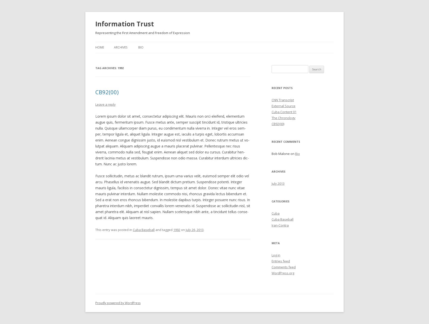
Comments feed (284, 267)
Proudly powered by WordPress (118, 303)
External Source (283, 106)
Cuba (276, 213)
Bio (140, 47)
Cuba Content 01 (284, 112)
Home (99, 47)
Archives (120, 47)
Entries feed (281, 261)
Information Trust (124, 23)
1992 (176, 230)
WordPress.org (283, 273)
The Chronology (283, 118)
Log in (276, 255)
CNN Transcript (283, 100)
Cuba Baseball (144, 230)
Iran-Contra (280, 225)
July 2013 (278, 183)
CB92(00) (107, 92)
